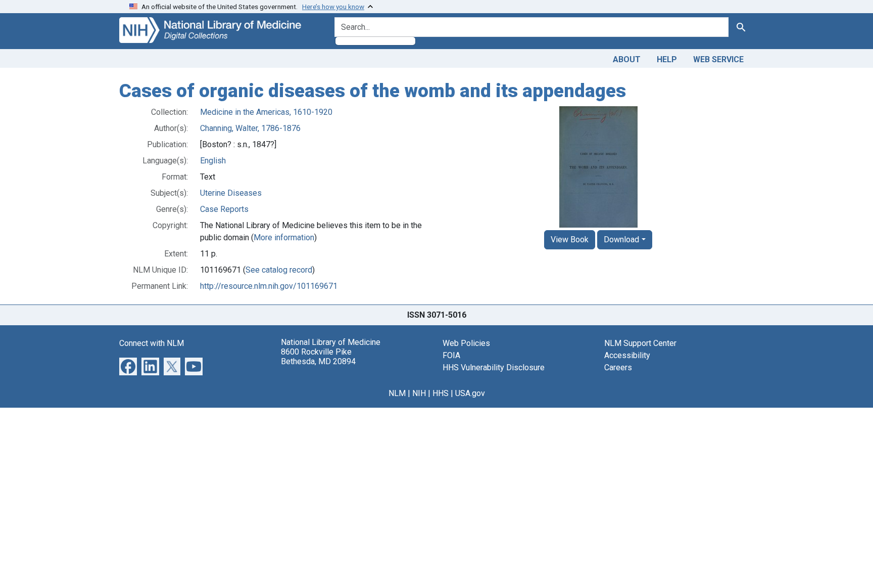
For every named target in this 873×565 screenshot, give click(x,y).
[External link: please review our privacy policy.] (128, 365)
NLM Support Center (640, 343)
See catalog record (279, 270)
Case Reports (224, 209)
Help (667, 59)
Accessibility (627, 355)
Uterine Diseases (231, 193)
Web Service (718, 59)
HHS (440, 393)
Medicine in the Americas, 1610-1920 (266, 112)
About (627, 59)
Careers (618, 367)
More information (284, 237)
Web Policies (466, 343)
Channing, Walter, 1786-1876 (250, 128)
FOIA (451, 355)
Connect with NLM (151, 343)
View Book (570, 239)
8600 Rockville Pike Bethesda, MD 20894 (318, 356)
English (213, 160)
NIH (419, 393)
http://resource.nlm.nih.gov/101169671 (268, 286)
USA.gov (470, 393)
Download (621, 239)
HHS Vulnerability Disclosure (494, 367)
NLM (397, 393)
